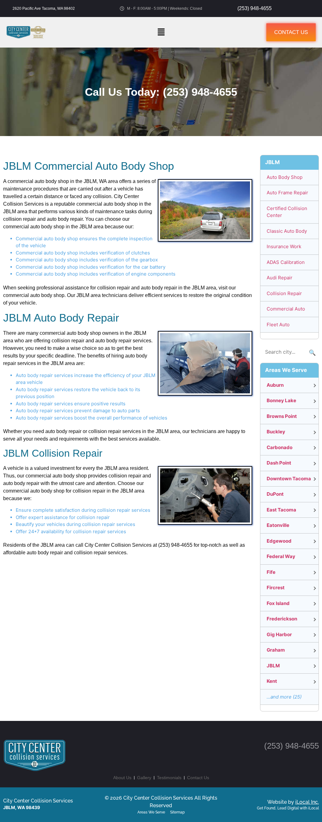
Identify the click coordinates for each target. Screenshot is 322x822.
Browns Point (282, 416)
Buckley (276, 432)
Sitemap (177, 812)
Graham (276, 650)
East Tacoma (281, 510)
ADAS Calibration (286, 262)
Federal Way (281, 556)
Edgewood (279, 541)
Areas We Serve (151, 812)
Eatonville (278, 525)
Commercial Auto (286, 309)
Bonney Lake (281, 400)
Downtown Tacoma (289, 479)
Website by (293, 802)
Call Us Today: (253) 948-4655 (161, 92)
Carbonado (279, 447)
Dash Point (279, 463)
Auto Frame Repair (287, 193)
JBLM (273, 666)
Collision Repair (284, 293)
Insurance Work (284, 246)
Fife (271, 572)
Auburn (275, 385)
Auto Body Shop (285, 177)
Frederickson (282, 619)
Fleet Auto (278, 325)
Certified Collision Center (287, 212)
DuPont (275, 494)
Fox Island (278, 603)
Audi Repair (279, 278)
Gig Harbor (279, 634)
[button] (161, 32)
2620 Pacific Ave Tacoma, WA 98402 (44, 8)
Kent (272, 681)
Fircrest (276, 588)
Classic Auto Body (287, 231)
